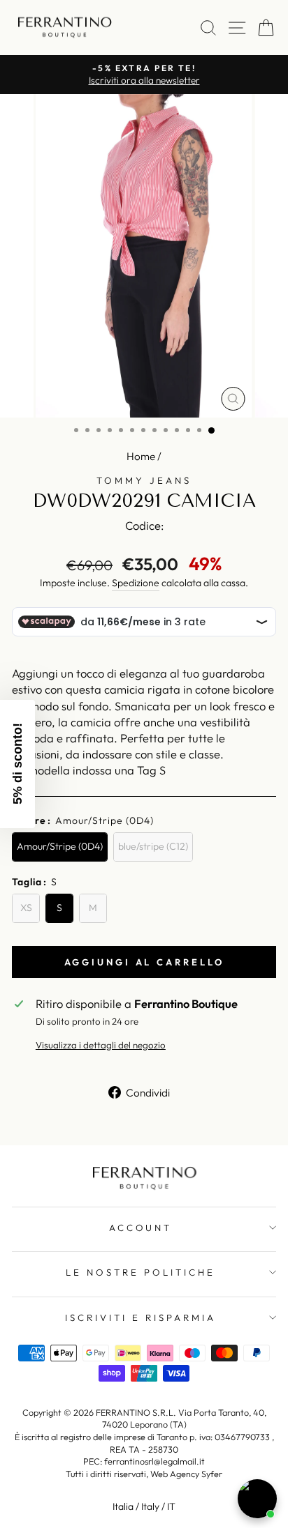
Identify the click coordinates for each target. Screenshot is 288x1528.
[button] (17, 764)
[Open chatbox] (257, 1498)
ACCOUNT (141, 1227)
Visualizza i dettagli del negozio (101, 1044)
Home (141, 456)
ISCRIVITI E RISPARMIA (140, 1317)
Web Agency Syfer (186, 1473)
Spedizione (135, 582)
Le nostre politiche (140, 1272)
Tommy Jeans (144, 480)
